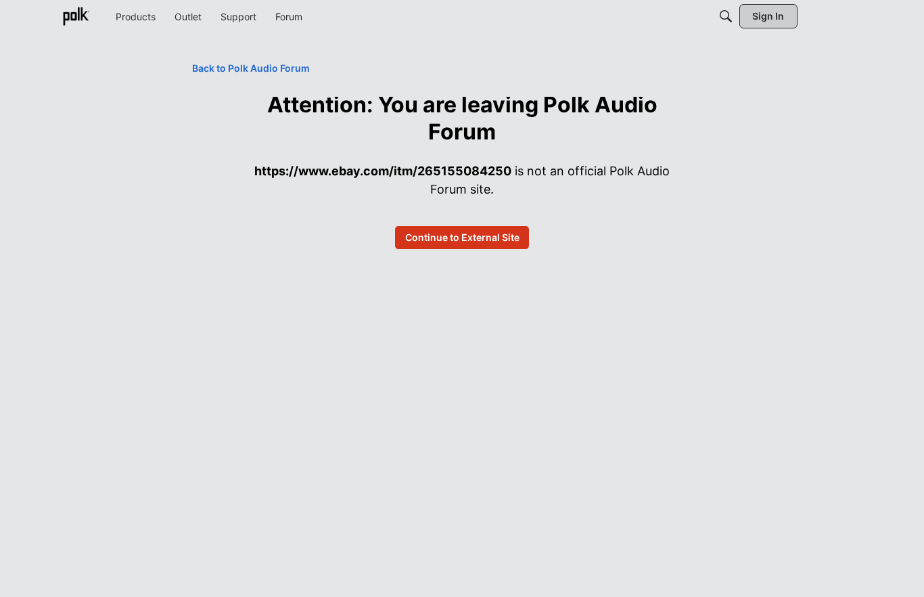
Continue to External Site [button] (462, 237)
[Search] (726, 16)
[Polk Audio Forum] (76, 16)
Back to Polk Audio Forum (251, 68)
